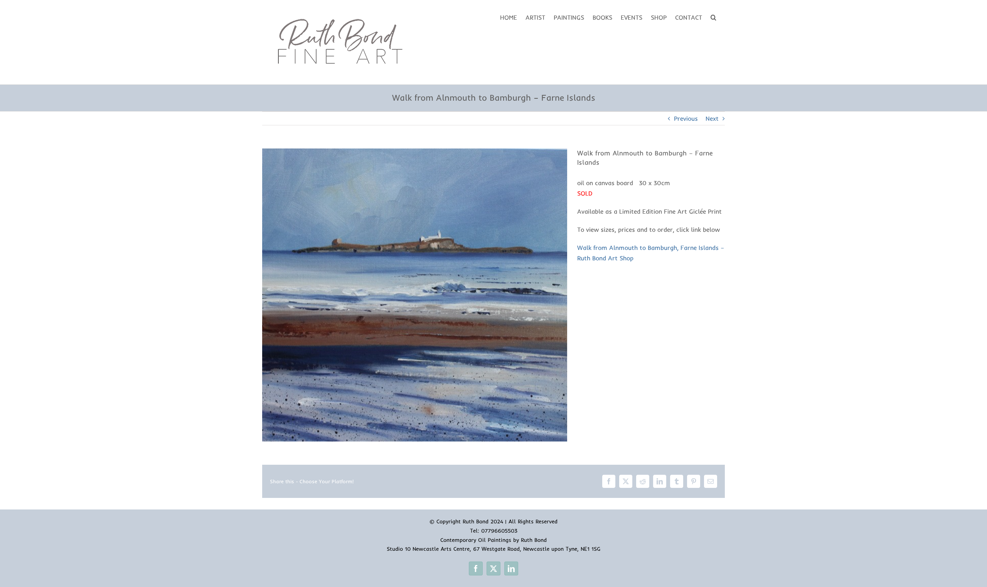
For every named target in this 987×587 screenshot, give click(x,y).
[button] (713, 16)
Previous (686, 118)
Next (712, 118)
